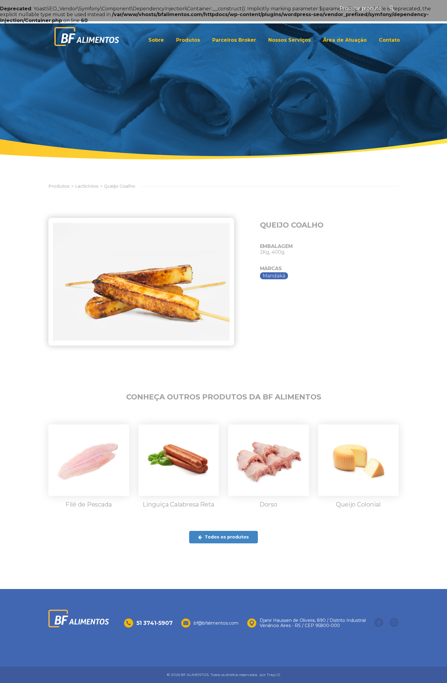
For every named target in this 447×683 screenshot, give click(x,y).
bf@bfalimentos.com (216, 623)
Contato (389, 40)
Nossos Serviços (289, 40)
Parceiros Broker (234, 40)
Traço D (273, 674)
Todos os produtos (226, 537)
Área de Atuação (345, 40)
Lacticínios (87, 186)
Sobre (156, 40)
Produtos (188, 40)
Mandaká (274, 276)
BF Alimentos (86, 36)
